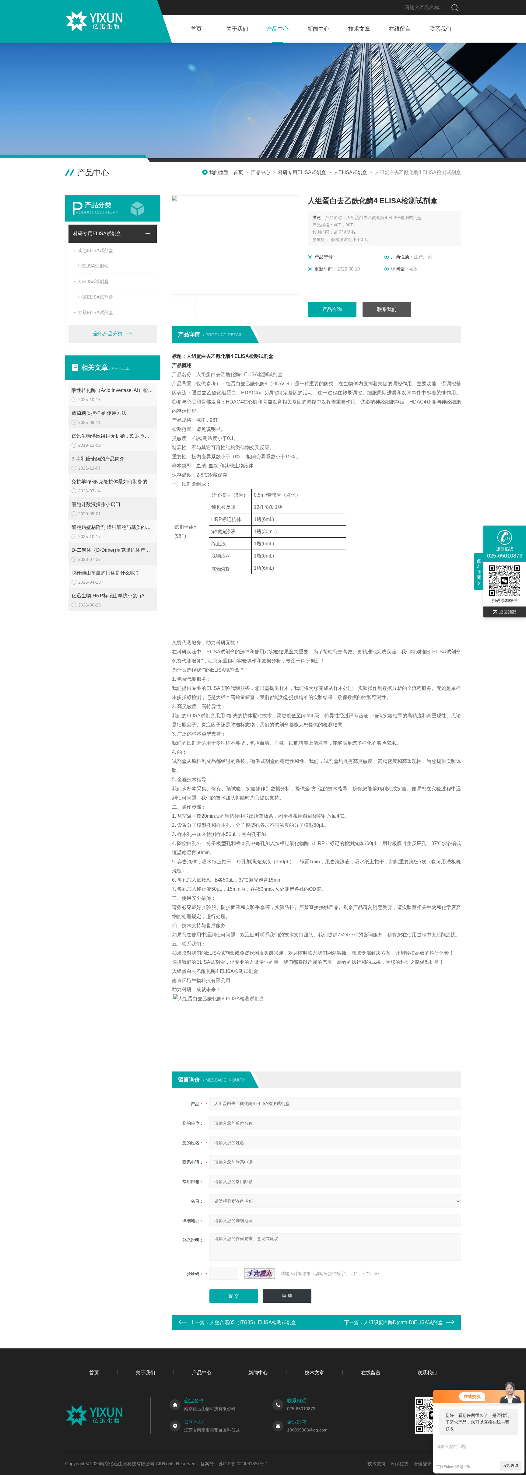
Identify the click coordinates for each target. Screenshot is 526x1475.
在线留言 (400, 29)
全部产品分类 (107, 333)
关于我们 (237, 29)
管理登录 (422, 1463)
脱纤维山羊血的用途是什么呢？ (106, 572)
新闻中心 (318, 29)
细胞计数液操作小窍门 (96, 504)
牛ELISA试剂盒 (93, 265)
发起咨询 (510, 1465)
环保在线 (399, 1463)
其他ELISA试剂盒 (95, 250)
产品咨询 (332, 309)
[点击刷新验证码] (259, 1273)
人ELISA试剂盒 (350, 172)
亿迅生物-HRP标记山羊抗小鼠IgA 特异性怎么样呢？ (113, 595)
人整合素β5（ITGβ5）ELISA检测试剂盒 (253, 1322)
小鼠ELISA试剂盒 (95, 296)
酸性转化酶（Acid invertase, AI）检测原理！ (113, 390)
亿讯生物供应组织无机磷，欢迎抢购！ (113, 436)
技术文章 (359, 29)
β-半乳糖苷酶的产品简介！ (100, 458)
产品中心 (278, 29)
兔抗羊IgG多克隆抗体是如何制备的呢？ (113, 481)
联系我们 (440, 29)
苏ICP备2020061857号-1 (243, 1463)
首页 (196, 29)
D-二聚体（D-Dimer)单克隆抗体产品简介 (113, 550)
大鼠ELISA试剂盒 (95, 312)
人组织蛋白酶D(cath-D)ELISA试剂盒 (403, 1322)
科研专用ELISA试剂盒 (302, 172)
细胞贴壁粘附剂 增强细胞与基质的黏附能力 (113, 527)
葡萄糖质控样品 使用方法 (99, 413)
